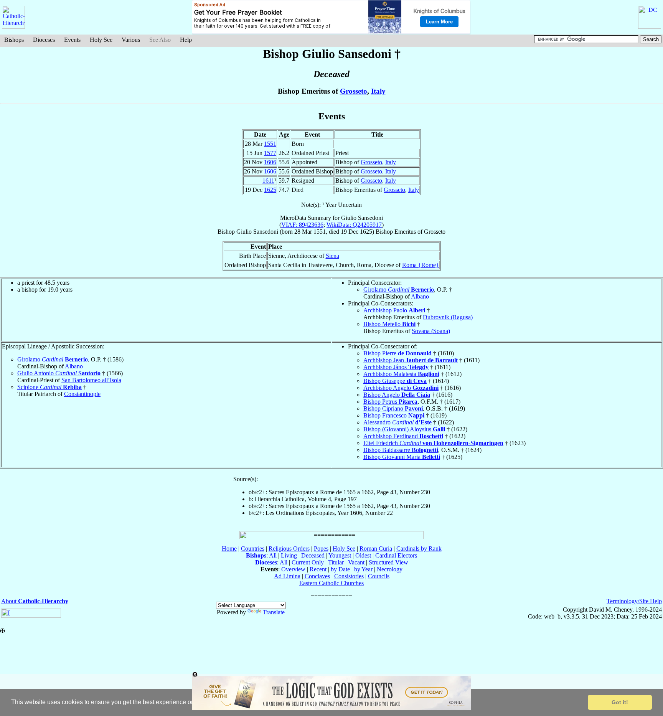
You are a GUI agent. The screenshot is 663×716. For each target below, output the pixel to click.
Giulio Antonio (59, 373)
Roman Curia (376, 548)
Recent (318, 569)
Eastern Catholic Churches (331, 583)
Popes (321, 548)
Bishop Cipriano (393, 408)
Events (72, 39)
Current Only (308, 562)
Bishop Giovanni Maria (401, 457)
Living (289, 555)
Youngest (339, 555)
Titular (336, 562)
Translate (274, 612)
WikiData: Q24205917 (354, 224)
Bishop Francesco (393, 415)
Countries (252, 548)
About (34, 601)
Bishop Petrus (390, 401)
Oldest (363, 555)
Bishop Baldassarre (400, 450)
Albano (420, 296)
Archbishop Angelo (401, 387)
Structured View (388, 562)
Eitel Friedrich (433, 443)
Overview (293, 569)
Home (229, 548)
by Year (363, 569)
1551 (270, 143)
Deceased (313, 555)
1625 (270, 189)
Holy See (101, 39)
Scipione (49, 387)
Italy (378, 91)
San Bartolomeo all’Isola (91, 380)
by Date (340, 569)
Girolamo (398, 289)
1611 (268, 180)
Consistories (349, 576)
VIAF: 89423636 (302, 224)
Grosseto (353, 91)
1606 (270, 162)
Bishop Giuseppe (395, 381)
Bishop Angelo (396, 394)
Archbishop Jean (410, 360)
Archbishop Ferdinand (403, 436)
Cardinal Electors (396, 555)
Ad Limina (287, 576)
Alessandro (397, 422)
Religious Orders (289, 548)
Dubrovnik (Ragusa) (448, 317)
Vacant (356, 562)
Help (186, 39)
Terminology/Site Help (634, 601)
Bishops (14, 39)
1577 (270, 153)
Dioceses (44, 39)
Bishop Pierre (397, 353)
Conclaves (317, 576)
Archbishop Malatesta (401, 374)
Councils (378, 576)
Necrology (389, 569)
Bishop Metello (389, 324)
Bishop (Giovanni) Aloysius (404, 429)
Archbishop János (396, 367)
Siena (332, 255)
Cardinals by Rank (419, 548)
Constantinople (82, 394)
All (273, 555)
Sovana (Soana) (431, 331)
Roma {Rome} (420, 265)
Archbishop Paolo (394, 310)
